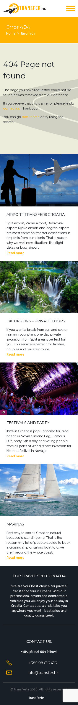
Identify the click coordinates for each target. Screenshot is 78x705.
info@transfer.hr (43, 672)
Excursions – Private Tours (35, 321)
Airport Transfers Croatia (35, 214)
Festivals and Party (27, 423)
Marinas (15, 524)
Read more (15, 253)
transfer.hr (36, 698)
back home (30, 117)
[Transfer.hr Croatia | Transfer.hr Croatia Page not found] (24, 8)
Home (11, 33)
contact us (11, 108)
